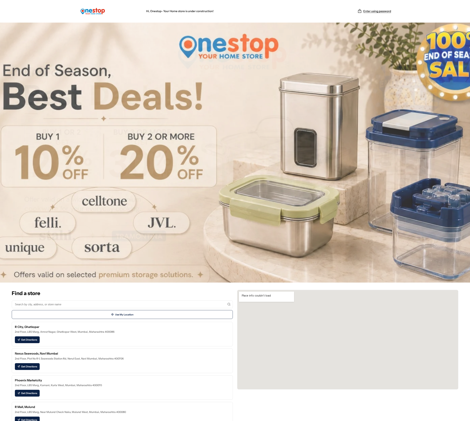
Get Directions (29, 339)
